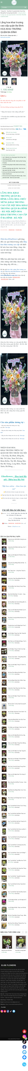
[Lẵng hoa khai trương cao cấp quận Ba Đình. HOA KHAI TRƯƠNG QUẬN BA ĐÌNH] (14, 58)
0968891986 (17, 126)
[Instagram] (2, 1011)
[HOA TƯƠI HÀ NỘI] (14, 2)
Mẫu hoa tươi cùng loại (10, 932)
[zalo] (13, 1011)
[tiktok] (10, 1011)
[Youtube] (5, 1011)
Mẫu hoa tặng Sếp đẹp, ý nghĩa (10, 536)
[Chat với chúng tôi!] (24, 1057)
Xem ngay (7, 427)
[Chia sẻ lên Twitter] (9, 87)
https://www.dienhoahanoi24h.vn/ (14, 1004)
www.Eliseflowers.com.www (9, 275)
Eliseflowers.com (16, 526)
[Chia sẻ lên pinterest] (10, 87)
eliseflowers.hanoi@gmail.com (12, 1002)
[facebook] (8, 1011)
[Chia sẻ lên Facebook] (7, 87)
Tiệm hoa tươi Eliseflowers (12, 271)
